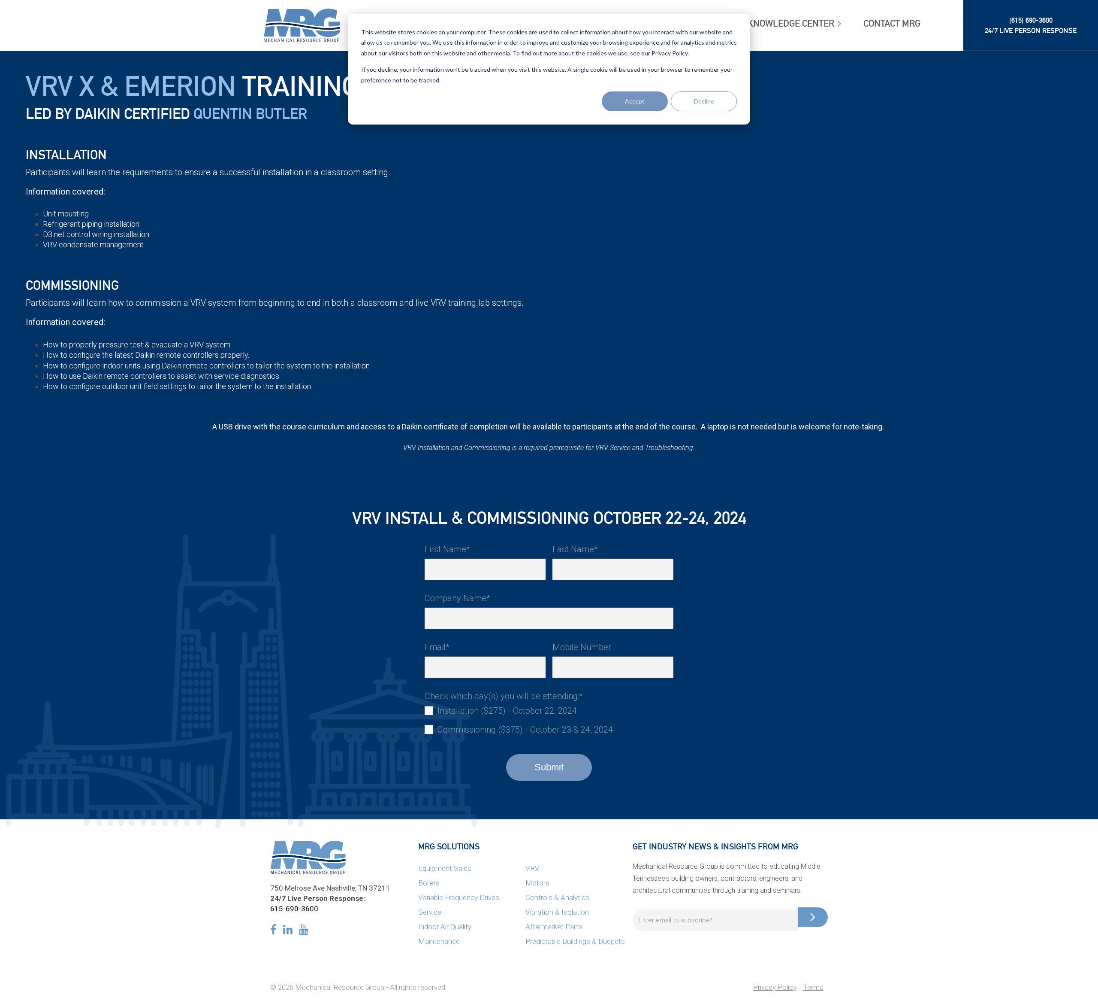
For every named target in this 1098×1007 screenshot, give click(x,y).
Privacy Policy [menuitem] (774, 987)
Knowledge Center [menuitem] (790, 23)
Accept (635, 101)
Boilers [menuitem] (429, 883)
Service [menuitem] (429, 912)
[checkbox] (549, 720)
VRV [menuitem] (532, 868)
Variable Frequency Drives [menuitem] (458, 897)
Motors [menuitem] (537, 883)
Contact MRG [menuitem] (891, 23)
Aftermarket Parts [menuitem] (553, 926)
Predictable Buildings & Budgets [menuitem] (575, 941)
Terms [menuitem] (813, 987)
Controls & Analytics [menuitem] (557, 897)
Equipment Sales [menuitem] (444, 868)
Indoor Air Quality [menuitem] (444, 926)
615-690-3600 (294, 908)
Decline (704, 101)
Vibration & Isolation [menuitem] (557, 912)
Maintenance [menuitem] (439, 941)
